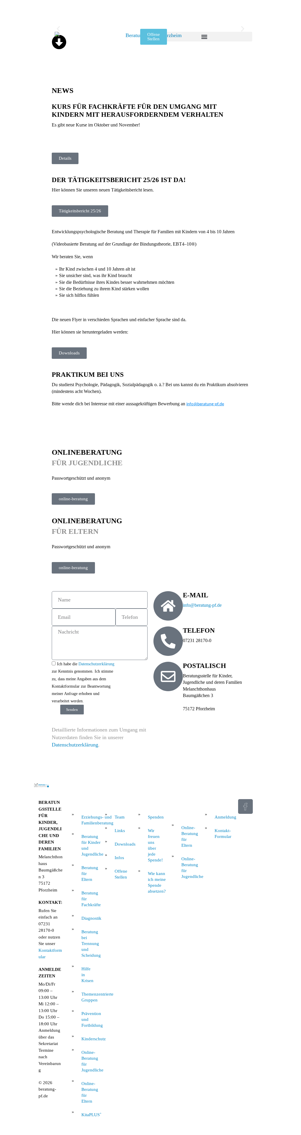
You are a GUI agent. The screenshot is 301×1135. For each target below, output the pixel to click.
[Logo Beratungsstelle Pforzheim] (151, 58)
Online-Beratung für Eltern (88, 1092)
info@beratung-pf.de (205, 404)
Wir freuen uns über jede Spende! (155, 845)
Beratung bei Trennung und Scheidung (88, 943)
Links (120, 830)
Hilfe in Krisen (87, 974)
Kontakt (215, 801)
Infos (119, 857)
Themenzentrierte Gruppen (88, 997)
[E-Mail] (168, 606)
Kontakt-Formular (222, 833)
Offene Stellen (121, 874)
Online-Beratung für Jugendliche (88, 1061)
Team (120, 817)
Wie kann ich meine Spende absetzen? (155, 882)
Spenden (155, 817)
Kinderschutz (88, 1038)
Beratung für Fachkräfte (88, 899)
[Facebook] (245, 806)
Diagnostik (88, 918)
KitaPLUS (88, 1114)
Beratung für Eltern (88, 873)
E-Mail (195, 595)
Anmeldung (222, 817)
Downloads (122, 844)
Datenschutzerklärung (75, 745)
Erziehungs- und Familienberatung (88, 820)
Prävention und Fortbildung (88, 1019)
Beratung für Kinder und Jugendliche (88, 845)
